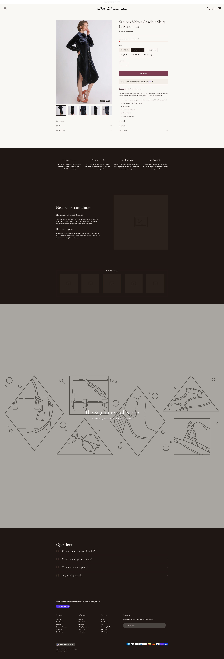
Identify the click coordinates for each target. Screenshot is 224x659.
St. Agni (98, 602)
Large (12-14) (151, 50)
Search (58, 619)
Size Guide (59, 622)
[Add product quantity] (127, 65)
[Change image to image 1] (61, 110)
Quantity (122, 61)
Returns (58, 624)
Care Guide (123, 131)
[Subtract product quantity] (121, 65)
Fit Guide (122, 126)
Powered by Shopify (61, 651)
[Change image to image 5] (107, 110)
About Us (59, 629)
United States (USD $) (65, 644)
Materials (122, 121)
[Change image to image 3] (84, 110)
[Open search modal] (208, 8)
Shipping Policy (61, 627)
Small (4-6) (125, 50)
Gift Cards (59, 632)
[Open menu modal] (5, 8)
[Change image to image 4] (95, 110)
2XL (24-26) (148, 55)
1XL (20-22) (136, 55)
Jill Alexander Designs (71, 649)
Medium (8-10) (138, 50)
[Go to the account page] (213, 8)
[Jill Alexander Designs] (112, 8)
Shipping (122, 89)
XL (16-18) (124, 55)
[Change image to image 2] (72, 110)
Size (120, 45)
